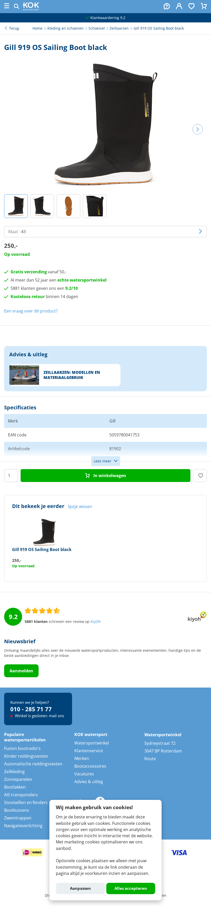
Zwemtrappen (17, 818)
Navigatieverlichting (23, 825)
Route (150, 758)
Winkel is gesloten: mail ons (39, 715)
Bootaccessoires (90, 766)
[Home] (31, 9)
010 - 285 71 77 (31, 709)
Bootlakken (15, 787)
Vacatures (84, 774)
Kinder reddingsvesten (26, 756)
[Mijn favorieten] (191, 6)
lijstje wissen (80, 506)
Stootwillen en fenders (26, 802)
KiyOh (96, 621)
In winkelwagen (109, 475)
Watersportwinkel (91, 743)
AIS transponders (21, 795)
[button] (16, 206)
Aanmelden (21, 671)
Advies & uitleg (88, 781)
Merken (81, 758)
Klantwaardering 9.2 (107, 17)
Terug (14, 28)
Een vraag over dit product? (31, 311)
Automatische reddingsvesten (33, 764)
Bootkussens (16, 810)
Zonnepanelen (18, 779)
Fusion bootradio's (22, 748)
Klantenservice (88, 750)
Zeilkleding (14, 771)
